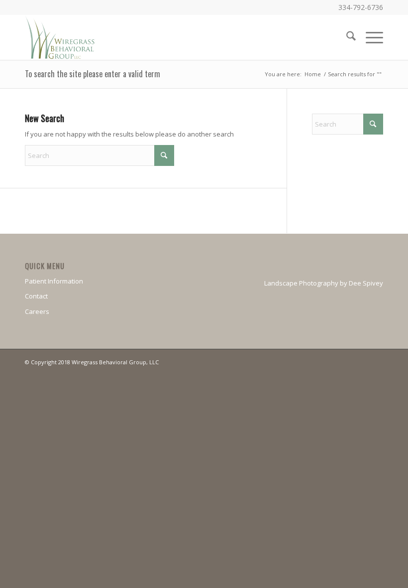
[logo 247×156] (60, 37)
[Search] (346, 37)
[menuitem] (346, 37)
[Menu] (369, 37)
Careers (37, 311)
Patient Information (54, 281)
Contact (36, 296)
